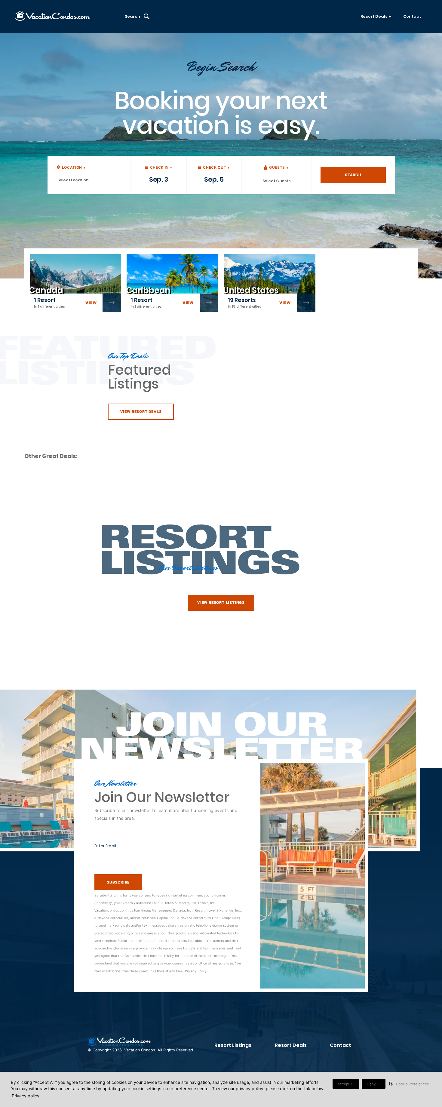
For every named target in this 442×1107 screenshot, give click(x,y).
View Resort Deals (141, 411)
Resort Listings (232, 1045)
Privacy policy (25, 1095)
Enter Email (105, 845)
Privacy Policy (196, 971)
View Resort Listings (221, 602)
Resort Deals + (376, 16)
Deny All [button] (373, 1084)
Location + (74, 167)
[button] (409, 1084)
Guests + (279, 167)
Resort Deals (291, 1045)
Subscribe (118, 882)
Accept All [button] (346, 1084)
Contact (412, 16)
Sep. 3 (158, 179)
